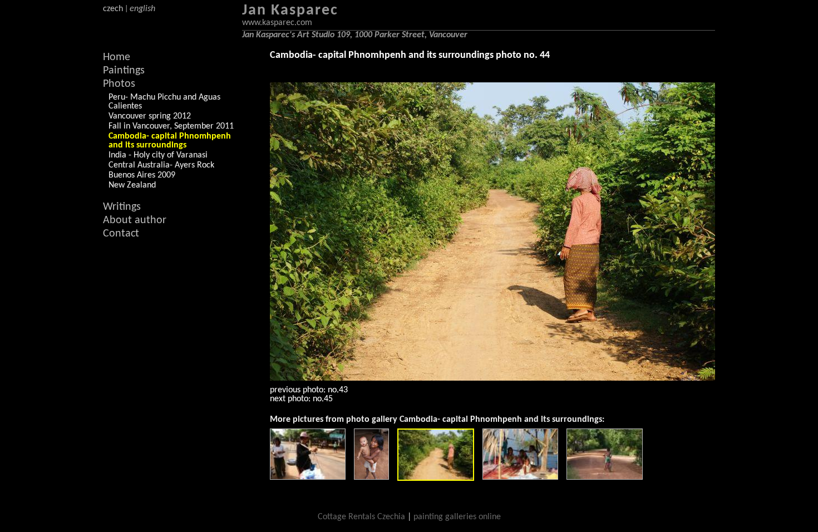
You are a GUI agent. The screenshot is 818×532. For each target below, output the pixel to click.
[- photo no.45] (520, 454)
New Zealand (132, 185)
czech (113, 8)
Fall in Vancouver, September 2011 (171, 126)
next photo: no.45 (301, 399)
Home (116, 57)
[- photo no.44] (435, 454)
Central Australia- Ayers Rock (161, 165)
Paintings (124, 70)
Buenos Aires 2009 (142, 175)
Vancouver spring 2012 (150, 116)
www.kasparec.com (277, 22)
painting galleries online (457, 517)
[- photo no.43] (371, 454)
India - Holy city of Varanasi (158, 155)
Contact (121, 233)
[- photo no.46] (604, 454)
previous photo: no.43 (309, 390)
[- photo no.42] (308, 454)
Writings (122, 207)
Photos (119, 84)
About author (134, 220)
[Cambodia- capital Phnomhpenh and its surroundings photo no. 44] (492, 231)
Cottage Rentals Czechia (361, 517)
